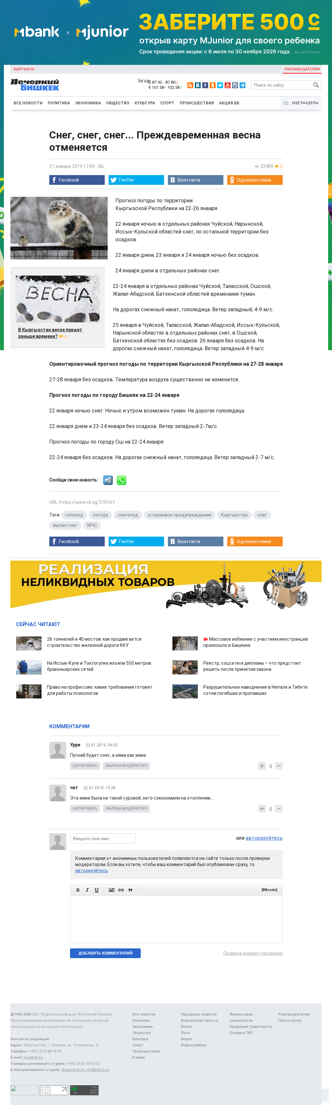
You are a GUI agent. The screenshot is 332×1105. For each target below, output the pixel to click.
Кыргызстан (234, 514)
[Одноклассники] (213, 85)
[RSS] (190, 85)
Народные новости (199, 1014)
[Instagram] (235, 85)
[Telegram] (242, 85)
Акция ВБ (229, 103)
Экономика (88, 103)
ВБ (101, 166)
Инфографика (194, 1045)
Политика (59, 103)
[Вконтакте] (198, 85)
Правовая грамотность (251, 1027)
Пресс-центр (290, 1020)
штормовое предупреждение (179, 514)
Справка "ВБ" (242, 1033)
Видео (187, 1039)
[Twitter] (220, 85)
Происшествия (197, 103)
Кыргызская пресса (199, 1020)
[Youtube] (228, 85)
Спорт (167, 103)
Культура (145, 103)
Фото (185, 1033)
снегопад (128, 514)
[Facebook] (205, 85)
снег (262, 514)
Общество (117, 103)
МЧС (92, 525)
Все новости (28, 103)
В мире (138, 1057)
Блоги (186, 1027)
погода (100, 514)
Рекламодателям (302, 69)
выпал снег (65, 525)
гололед (74, 514)
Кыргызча (24, 69)
